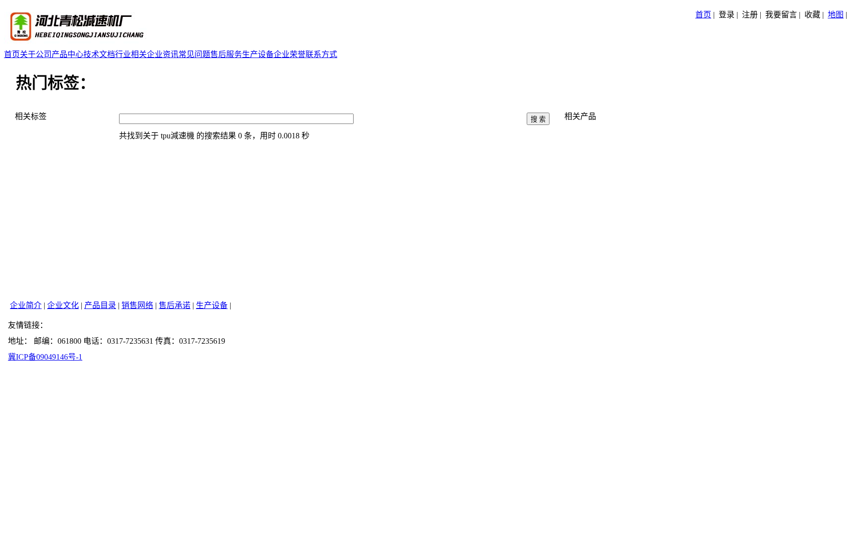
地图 (836, 14)
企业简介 (26, 305)
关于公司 (36, 54)
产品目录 (100, 305)
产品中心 (67, 54)
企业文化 (63, 305)
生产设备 (258, 54)
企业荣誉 (290, 54)
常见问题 (194, 54)
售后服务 (226, 54)
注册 (750, 14)
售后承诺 (174, 305)
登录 (727, 14)
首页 (703, 14)
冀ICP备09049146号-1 (45, 357)
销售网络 (137, 305)
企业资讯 (163, 54)
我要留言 (781, 14)
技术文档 (99, 54)
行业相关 (131, 54)
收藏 (812, 14)
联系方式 (321, 54)
